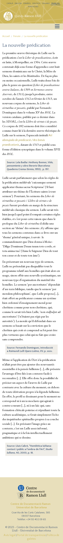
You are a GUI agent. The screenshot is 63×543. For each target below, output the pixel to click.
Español (27, 3)
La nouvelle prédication (36, 36)
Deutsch (36, 3)
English (18, 3)
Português (33, 7)
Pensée (16, 36)
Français (55, 3)
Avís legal (9, 535)
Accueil (6, 36)
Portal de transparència (31, 535)
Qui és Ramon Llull (28, 16)
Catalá (10, 3)
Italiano (46, 3)
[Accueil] (8, 16)
